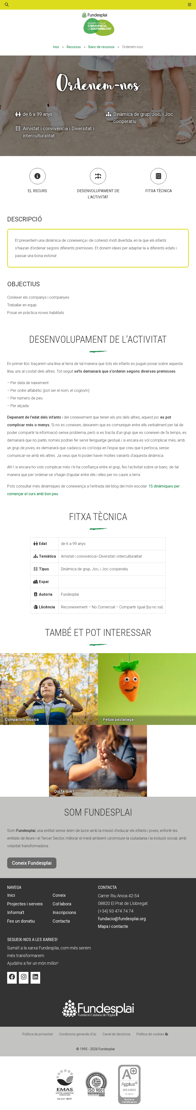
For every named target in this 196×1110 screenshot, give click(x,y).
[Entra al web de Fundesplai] (98, 1015)
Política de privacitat (37, 1034)
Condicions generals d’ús (77, 1034)
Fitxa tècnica (158, 191)
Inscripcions (64, 912)
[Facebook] (12, 980)
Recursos (74, 47)
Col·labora (62, 903)
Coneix (59, 895)
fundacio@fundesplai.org (122, 918)
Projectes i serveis (25, 903)
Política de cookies (150, 1034)
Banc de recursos (101, 47)
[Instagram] (23, 980)
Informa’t (15, 912)
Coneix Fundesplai (32, 863)
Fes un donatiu (21, 921)
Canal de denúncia (116, 1034)
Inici (56, 47)
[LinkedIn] (35, 980)
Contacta (61, 921)
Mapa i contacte (113, 926)
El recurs (37, 191)
